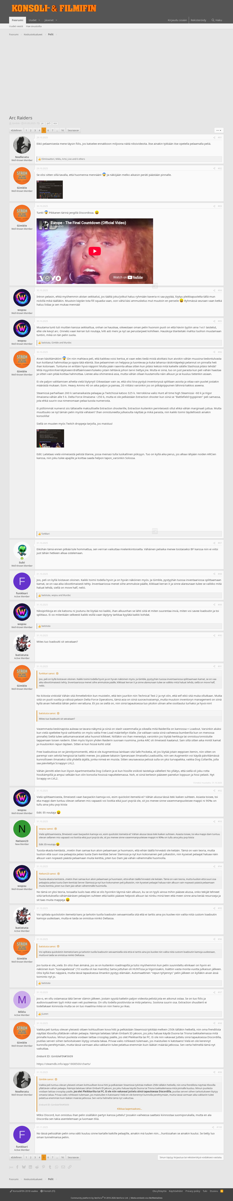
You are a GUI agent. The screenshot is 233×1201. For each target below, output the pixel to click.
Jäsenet (49, 20)
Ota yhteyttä (159, 1191)
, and (57, 342)
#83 (220, 206)
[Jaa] (214, 138)
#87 (220, 543)
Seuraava (73, 130)
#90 (220, 635)
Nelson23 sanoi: (47, 873)
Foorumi (17, 20)
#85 (220, 321)
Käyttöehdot (176, 1191)
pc (42, 123)
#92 (220, 790)
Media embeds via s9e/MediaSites (146, 1197)
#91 (220, 666)
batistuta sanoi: (47, 713)
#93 (220, 821)
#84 (220, 290)
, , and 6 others (63, 159)
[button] (39, 20)
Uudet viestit (16, 26)
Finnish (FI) (49, 1191)
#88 (220, 573)
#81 (220, 137)
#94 (220, 866)
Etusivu (214, 1191)
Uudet (32, 20)
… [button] (57, 130)
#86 (220, 352)
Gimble (16, 123)
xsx (55, 123)
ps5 (48, 123)
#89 (220, 604)
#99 (220, 1072)
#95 (220, 908)
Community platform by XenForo (100, 1197)
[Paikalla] (22, 558)
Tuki (205, 1191)
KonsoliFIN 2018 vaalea (25, 1191)
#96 (220, 939)
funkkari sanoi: (47, 673)
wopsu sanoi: (46, 828)
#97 (220, 992)
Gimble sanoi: (46, 1079)
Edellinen (17, 130)
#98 (220, 1023)
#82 (220, 168)
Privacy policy (192, 1191)
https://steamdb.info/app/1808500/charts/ (64, 1064)
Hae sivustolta (34, 26)
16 (62, 130)
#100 (219, 1127)
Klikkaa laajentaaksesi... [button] (129, 1108)
